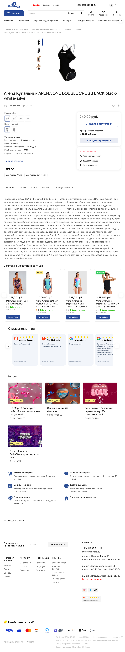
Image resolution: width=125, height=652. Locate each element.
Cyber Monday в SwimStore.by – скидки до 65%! (24, 454)
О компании (25, 563)
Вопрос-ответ (58, 579)
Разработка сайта (17, 622)
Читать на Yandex (20, 361)
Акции (7, 569)
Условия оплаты (60, 563)
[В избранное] (113, 105)
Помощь (56, 558)
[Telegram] (90, 590)
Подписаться (58, 544)
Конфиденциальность (13, 642)
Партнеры (41, 570)
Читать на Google (75, 361)
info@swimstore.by (91, 552)
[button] (3, 295)
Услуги (7, 577)
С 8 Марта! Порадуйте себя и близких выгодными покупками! (25, 411)
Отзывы (22, 187)
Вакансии (24, 570)
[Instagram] (84, 590)
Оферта (30, 642)
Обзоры (55, 582)
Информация (42, 558)
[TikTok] (95, 590)
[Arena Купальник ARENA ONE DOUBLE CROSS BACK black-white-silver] (67, 62)
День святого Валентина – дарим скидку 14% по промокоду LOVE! (100, 411)
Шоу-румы (41, 566)
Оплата (33, 187)
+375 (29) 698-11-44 (86, 5)
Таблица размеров (14, 161)
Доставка (46, 187)
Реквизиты (41, 563)
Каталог (7, 565)
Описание (9, 187)
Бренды (7, 573)
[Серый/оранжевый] (14, 129)
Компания (25, 558)
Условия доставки (56, 567)
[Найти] (81, 13)
